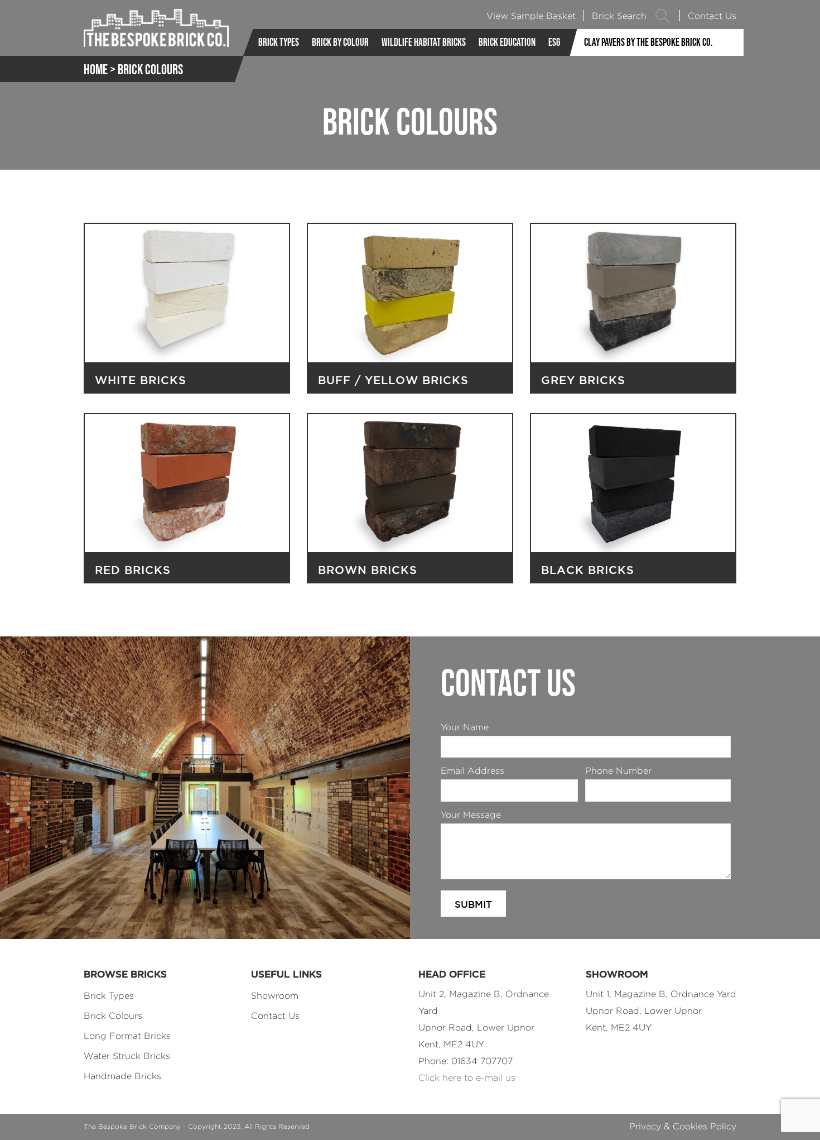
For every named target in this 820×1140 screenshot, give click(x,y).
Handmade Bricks (122, 1076)
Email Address (472, 770)
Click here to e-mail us (466, 1077)
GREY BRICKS (583, 379)
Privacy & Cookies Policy (682, 1126)
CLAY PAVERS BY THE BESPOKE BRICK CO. (648, 42)
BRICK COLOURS (150, 69)
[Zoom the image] (187, 231)
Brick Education (507, 42)
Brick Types (278, 42)
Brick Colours (113, 1016)
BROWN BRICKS (367, 569)
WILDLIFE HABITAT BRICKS (424, 42)
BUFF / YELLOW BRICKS (393, 379)
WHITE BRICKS (140, 379)
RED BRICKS (133, 569)
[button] (663, 15)
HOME (96, 69)
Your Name (465, 727)
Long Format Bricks (127, 1036)
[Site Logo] (156, 28)
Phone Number (618, 770)
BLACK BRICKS (587, 569)
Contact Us (712, 16)
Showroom (274, 995)
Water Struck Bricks (127, 1056)
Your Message (471, 815)
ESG (554, 42)
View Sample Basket (531, 16)
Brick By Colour (340, 42)
